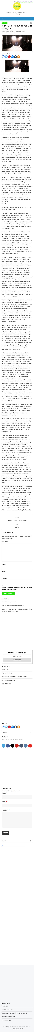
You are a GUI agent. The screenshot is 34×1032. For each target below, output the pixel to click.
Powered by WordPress (25, 1026)
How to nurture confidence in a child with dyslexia (14, 676)
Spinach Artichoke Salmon (8, 680)
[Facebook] (3, 56)
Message (5, 810)
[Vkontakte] (12, 56)
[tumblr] (21, 746)
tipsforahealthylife (8, 31)
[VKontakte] (26, 746)
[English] (15, 2)
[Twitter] (6, 56)
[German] (21, 2)
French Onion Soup (6, 683)
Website (4, 578)
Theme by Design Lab (17, 1028)
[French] (18, 2)
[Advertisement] (17, 631)
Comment (5, 542)
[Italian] (26, 2)
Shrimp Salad (5, 669)
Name (3, 564)
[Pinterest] (9, 56)
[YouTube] (30, 746)
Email (4, 571)
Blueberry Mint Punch (7, 673)
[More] (18, 56)
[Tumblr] (15, 56)
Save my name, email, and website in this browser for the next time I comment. (17, 588)
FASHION (4, 22)
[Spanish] (29, 2)
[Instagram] (12, 746)
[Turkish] (31, 2)
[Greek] (24, 2)
